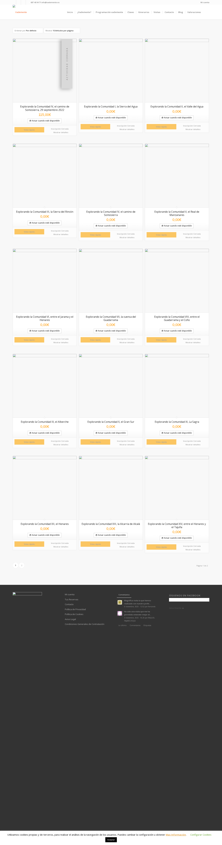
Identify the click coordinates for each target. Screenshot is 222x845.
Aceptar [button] (111, 839)
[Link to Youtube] (18, 2)
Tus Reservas (71, 599)
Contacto (69, 604)
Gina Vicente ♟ (176, 608)
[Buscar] (206, 12)
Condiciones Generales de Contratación (84, 624)
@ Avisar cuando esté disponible (44, 120)
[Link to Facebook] (13, 2)
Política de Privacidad (75, 609)
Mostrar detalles (60, 132)
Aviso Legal (70, 619)
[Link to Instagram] (23, 2)
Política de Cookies (74, 614)
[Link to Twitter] (28, 2)
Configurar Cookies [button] (200, 834)
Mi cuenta (205, 2)
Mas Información (176, 834)
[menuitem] (204, 2)
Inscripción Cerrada (60, 129)
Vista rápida (29, 130)
